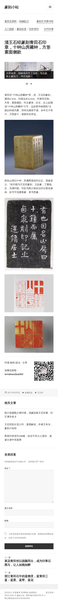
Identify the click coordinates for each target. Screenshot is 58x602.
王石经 (40, 392)
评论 (7, 468)
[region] (29, 75)
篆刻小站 (12, 6)
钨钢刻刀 (24, 21)
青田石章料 (11, 21)
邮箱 (7, 520)
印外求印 (34, 28)
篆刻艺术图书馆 (45, 21)
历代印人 (8, 592)
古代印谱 (48, 28)
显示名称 (9, 508)
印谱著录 (16, 592)
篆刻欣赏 (21, 28)
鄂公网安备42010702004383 (17, 598)
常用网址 (25, 592)
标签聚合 (33, 592)
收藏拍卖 (29, 392)
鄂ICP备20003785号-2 (35, 595)
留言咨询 (49, 592)
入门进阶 (9, 28)
